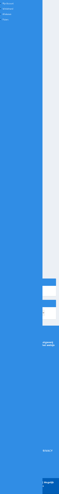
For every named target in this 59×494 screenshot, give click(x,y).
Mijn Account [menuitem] (8, 3)
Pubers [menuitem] (5, 19)
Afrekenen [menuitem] (7, 14)
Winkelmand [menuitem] (8, 8)
